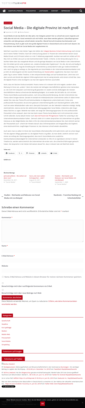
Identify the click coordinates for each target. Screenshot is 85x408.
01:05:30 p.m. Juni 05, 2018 (44, 378)
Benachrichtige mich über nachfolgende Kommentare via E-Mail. (27, 286)
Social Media (8, 23)
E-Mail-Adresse (8, 256)
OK (42, 404)
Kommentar (7, 217)
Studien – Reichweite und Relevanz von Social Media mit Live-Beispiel (65, 178)
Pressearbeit (6, 338)
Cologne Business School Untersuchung (57, 51)
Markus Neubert (24, 32)
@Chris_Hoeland (9, 373)
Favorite (74, 369)
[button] (71, 10)
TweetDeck (57, 369)
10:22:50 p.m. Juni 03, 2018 (31, 384)
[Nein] (82, 403)
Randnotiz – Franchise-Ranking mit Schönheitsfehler (67, 196)
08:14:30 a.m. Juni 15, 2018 (38, 375)
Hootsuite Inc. (62, 378)
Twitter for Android (58, 375)
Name (5, 246)
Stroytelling (6, 345)
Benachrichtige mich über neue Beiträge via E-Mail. (22, 293)
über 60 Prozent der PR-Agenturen (47, 116)
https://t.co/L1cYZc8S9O (13, 384)
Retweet (68, 369)
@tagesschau (26, 373)
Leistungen (43, 11)
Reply (64, 369)
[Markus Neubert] (8, 364)
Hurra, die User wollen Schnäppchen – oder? (37, 177)
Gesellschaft (6, 321)
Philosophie (31, 11)
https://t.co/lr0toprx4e (26, 378)
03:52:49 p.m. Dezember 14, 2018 (38, 369)
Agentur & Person (15, 11)
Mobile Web (6, 334)
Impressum (65, 11)
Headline (5, 324)
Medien (4, 331)
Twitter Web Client (51, 384)
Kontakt (54, 11)
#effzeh (16, 378)
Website (5, 266)
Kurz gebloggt (6, 328)
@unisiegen (65, 367)
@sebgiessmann (9, 367)
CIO (78, 56)
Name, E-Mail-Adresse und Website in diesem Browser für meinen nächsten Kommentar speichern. (43, 277)
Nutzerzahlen (49, 72)
